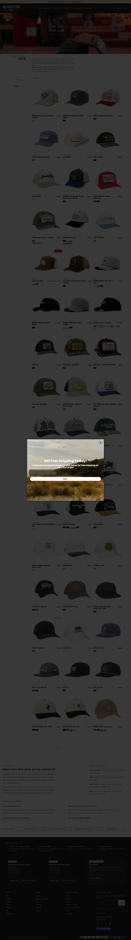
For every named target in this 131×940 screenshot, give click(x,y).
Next (65, 479)
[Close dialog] (100, 442)
